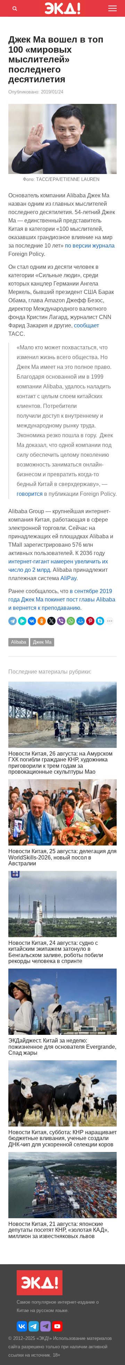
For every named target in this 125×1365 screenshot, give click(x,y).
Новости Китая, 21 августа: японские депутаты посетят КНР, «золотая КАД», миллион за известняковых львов (58, 1230)
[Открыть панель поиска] (13, 7)
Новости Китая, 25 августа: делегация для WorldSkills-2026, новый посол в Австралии (62, 857)
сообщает (86, 325)
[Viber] (61, 621)
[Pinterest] (90, 621)
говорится (30, 494)
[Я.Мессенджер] (22, 621)
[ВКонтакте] (32, 621)
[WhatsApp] (71, 621)
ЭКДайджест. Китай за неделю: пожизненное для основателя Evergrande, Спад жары (62, 1047)
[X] (51, 621)
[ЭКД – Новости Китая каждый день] (39, 1293)
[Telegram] (12, 621)
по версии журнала (90, 246)
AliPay (68, 578)
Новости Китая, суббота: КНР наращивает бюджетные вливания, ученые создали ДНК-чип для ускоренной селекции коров (62, 1138)
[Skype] (100, 621)
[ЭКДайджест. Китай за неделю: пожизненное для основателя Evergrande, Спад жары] (62, 1002)
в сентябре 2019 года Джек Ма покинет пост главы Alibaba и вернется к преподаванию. (61, 599)
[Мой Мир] (80, 621)
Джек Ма (42, 642)
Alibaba (18, 642)
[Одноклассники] (42, 621)
